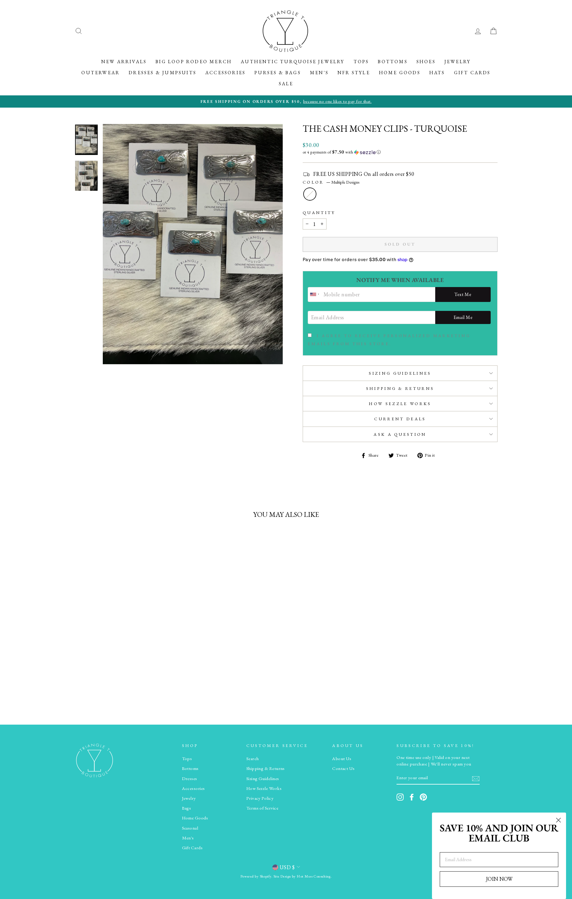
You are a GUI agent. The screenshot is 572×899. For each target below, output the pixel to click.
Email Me (462, 317)
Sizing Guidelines (400, 373)
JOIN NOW (499, 878)
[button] (400, 152)
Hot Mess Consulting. (314, 876)
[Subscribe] (476, 778)
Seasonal (190, 828)
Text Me (462, 294)
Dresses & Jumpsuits (162, 72)
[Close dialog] (558, 820)
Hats (437, 72)
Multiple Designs (310, 194)
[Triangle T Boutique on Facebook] (411, 797)
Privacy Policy (259, 798)
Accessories (225, 72)
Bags (186, 808)
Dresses (189, 779)
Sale (286, 83)
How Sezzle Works (400, 403)
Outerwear (100, 72)
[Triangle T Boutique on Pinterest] (423, 797)
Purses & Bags (277, 72)
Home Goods (399, 72)
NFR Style (354, 72)
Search (252, 759)
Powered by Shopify (255, 876)
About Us (342, 759)
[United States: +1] (315, 294)
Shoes (426, 61)
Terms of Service (262, 808)
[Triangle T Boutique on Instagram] (400, 797)
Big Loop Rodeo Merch (194, 61)
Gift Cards (472, 72)
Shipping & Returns (400, 388)
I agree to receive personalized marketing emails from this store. (389, 339)
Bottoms (392, 61)
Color (331, 182)
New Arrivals (124, 61)
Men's (319, 72)
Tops (361, 61)
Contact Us (343, 768)
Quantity (319, 212)
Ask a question (400, 434)
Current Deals (400, 418)
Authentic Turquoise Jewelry (292, 61)
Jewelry (457, 61)
